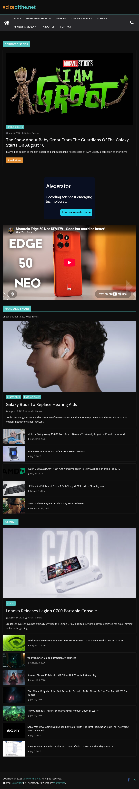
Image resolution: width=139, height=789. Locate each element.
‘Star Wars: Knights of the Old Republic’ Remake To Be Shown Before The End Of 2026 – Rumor (77, 693)
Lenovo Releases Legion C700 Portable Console (51, 611)
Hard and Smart (36, 18)
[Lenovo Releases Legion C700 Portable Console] (69, 563)
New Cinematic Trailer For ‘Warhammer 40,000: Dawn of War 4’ (63, 710)
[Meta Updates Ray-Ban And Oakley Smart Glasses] (14, 506)
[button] (49, 18)
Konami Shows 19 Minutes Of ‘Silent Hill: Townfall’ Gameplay (61, 675)
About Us (49, 26)
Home (17, 18)
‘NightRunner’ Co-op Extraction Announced (52, 657)
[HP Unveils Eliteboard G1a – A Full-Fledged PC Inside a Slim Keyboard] (14, 488)
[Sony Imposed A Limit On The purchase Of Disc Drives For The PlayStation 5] (14, 749)
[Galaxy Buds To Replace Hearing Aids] (69, 356)
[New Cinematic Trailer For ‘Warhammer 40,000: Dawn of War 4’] (14, 713)
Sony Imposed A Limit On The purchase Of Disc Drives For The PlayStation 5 (70, 746)
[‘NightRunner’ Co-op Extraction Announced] (14, 660)
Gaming (61, 18)
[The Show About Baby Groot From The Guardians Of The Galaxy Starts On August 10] (69, 89)
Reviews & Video (24, 26)
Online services (82, 18)
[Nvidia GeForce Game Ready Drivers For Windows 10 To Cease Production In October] (14, 643)
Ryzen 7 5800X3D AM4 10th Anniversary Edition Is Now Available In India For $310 (73, 468)
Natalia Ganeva (31, 133)
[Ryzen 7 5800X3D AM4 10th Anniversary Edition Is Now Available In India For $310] (14, 471)
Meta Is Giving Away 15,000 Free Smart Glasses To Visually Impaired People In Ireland (76, 434)
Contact (65, 26)
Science (102, 18)
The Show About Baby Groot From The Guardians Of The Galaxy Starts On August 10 (67, 142)
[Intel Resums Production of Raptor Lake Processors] (14, 453)
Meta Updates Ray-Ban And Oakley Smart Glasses (55, 503)
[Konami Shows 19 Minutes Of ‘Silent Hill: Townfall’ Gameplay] (14, 677)
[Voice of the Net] (7, 23)
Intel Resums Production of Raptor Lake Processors (56, 451)
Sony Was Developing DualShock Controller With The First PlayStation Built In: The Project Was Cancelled (78, 728)
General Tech (13, 397)
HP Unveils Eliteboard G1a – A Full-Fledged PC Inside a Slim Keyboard (66, 486)
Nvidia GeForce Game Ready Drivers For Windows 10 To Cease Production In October (75, 640)
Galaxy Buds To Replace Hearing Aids (41, 404)
